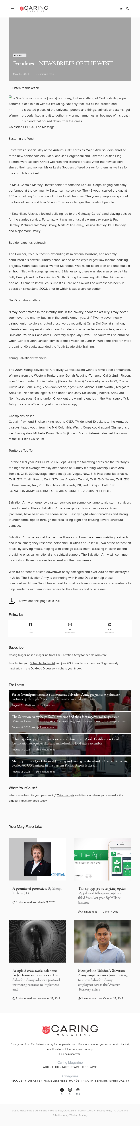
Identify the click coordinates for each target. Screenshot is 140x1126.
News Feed (19, 55)
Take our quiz (65, 795)
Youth (88, 1081)
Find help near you (70, 1054)
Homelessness (56, 1081)
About (48, 1067)
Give (93, 1067)
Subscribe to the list (42, 663)
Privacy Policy (104, 1110)
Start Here (79, 1067)
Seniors (101, 1081)
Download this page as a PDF (40, 600)
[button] (12, 8)
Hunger (75, 1081)
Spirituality (119, 1081)
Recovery (18, 1081)
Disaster (35, 1081)
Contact (62, 1067)
